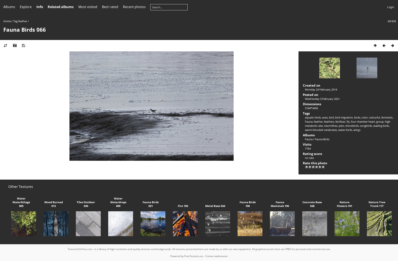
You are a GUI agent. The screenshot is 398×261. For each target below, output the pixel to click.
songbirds (366, 126)
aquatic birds (313, 117)
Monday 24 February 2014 (321, 89)
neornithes (330, 126)
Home (7, 21)
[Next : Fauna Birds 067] (392, 45)
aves (325, 117)
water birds (345, 130)
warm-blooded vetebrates (321, 130)
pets (341, 126)
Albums (9, 7)
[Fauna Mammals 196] (280, 235)
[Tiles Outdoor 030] (86, 235)
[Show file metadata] (14, 45)
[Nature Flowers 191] (344, 235)
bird (331, 117)
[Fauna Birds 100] (247, 235)
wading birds (381, 126)
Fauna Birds (322, 139)
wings (356, 130)
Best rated (110, 7)
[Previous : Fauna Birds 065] (384, 45)
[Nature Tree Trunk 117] (377, 235)
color (365, 117)
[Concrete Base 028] (312, 235)
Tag (15, 21)
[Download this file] (23, 45)
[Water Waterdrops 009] (118, 235)
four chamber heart (363, 121)
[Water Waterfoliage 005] (21, 235)
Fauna (309, 121)
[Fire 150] (183, 235)
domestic (387, 117)
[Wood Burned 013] (53, 235)
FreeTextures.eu (193, 256)
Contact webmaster (216, 256)
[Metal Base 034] (215, 235)
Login (390, 7)
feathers (329, 121)
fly (348, 121)
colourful (374, 117)
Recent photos (134, 7)
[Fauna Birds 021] (150, 235)
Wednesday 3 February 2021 (322, 99)
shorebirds (352, 126)
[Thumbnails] (375, 45)
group (380, 121)
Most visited (87, 7)
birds (357, 117)
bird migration (344, 117)
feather (22, 21)
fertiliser (340, 121)
